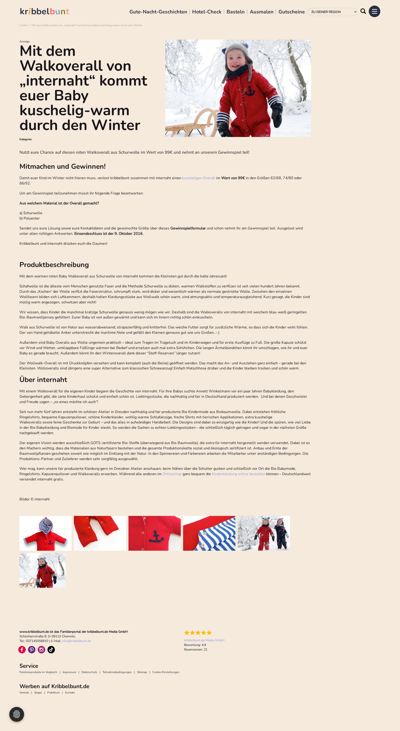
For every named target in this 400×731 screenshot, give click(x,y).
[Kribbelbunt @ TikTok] (51, 649)
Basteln (236, 12)
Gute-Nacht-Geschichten (158, 12)
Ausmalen (262, 12)
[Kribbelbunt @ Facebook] (22, 649)
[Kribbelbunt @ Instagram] (41, 649)
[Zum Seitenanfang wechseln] (386, 717)
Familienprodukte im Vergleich (38, 672)
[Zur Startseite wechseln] (49, 12)
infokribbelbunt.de (76, 641)
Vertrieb (24, 692)
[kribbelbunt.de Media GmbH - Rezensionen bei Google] (204, 632)
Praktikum (53, 692)
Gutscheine (291, 12)
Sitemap (142, 672)
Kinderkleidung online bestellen (238, 474)
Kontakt (70, 692)
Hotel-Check (207, 12)
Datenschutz (89, 672)
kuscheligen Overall (198, 178)
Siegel (38, 692)
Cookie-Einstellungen (165, 672)
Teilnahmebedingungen (117, 672)
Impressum (69, 672)
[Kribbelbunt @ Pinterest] (31, 649)
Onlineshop (172, 474)
